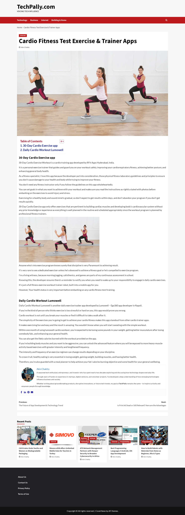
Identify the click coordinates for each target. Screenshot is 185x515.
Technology (22, 20)
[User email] (32, 392)
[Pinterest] (28, 392)
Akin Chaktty (25, 47)
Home (19, 27)
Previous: (41, 404)
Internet (44, 20)
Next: (141, 404)
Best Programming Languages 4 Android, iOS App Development (121, 451)
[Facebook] (21, 392)
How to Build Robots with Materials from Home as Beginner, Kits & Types (151, 451)
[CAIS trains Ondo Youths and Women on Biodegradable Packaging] (31, 435)
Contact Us (23, 482)
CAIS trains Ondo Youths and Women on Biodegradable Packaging (31, 451)
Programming (124, 442)
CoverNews (101, 511)
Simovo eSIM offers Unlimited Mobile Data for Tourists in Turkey (61, 451)
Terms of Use (23, 494)
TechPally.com (36, 7)
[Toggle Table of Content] (60, 141)
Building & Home (58, 20)
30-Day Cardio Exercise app (40, 145)
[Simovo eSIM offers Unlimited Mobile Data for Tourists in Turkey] (62, 435)
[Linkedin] (25, 392)
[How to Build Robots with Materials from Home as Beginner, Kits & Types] (153, 435)
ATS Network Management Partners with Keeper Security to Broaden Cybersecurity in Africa (91, 452)
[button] (166, 20)
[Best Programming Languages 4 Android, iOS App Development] (123, 435)
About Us (22, 477)
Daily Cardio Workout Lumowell (43, 150)
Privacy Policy (24, 488)
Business (34, 20)
